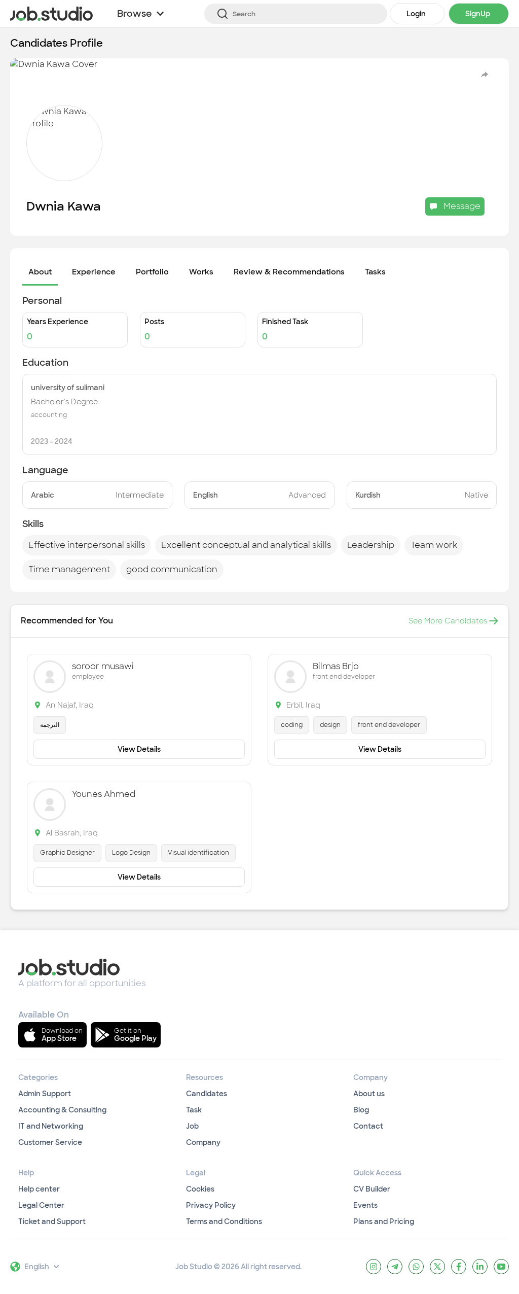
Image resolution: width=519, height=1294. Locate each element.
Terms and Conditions (224, 1221)
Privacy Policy (211, 1205)
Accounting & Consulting (62, 1109)
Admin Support (44, 1093)
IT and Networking (50, 1126)
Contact (368, 1126)
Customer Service (50, 1142)
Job (192, 1126)
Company (203, 1142)
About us (369, 1093)
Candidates (206, 1093)
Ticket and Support (52, 1221)
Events (365, 1205)
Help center (39, 1189)
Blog (361, 1109)
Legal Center (41, 1205)
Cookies (200, 1189)
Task (194, 1109)
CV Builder (371, 1189)
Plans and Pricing (383, 1221)
